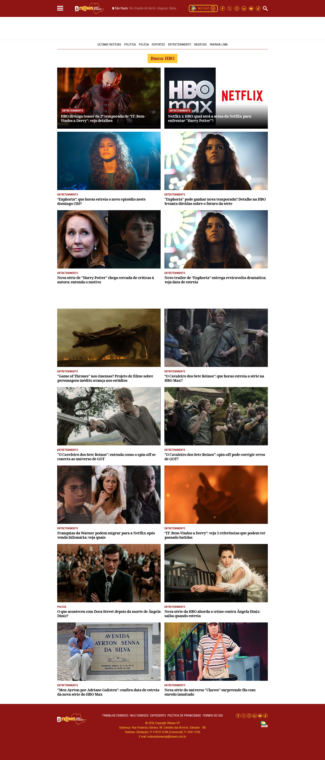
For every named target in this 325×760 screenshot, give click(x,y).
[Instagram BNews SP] (237, 8)
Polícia (144, 44)
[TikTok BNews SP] (258, 8)
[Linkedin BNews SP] (244, 8)
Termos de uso (212, 715)
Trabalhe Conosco (115, 715)
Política (130, 44)
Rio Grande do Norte (142, 8)
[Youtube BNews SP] (251, 8)
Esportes (158, 44)
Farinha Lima (219, 44)
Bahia (172, 8)
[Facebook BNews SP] (222, 8)
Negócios (200, 44)
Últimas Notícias (109, 44)
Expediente (158, 715)
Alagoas (162, 8)
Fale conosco (139, 715)
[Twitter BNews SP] (230, 8)
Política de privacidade (184, 715)
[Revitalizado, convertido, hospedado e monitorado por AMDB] (264, 724)
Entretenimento (179, 44)
